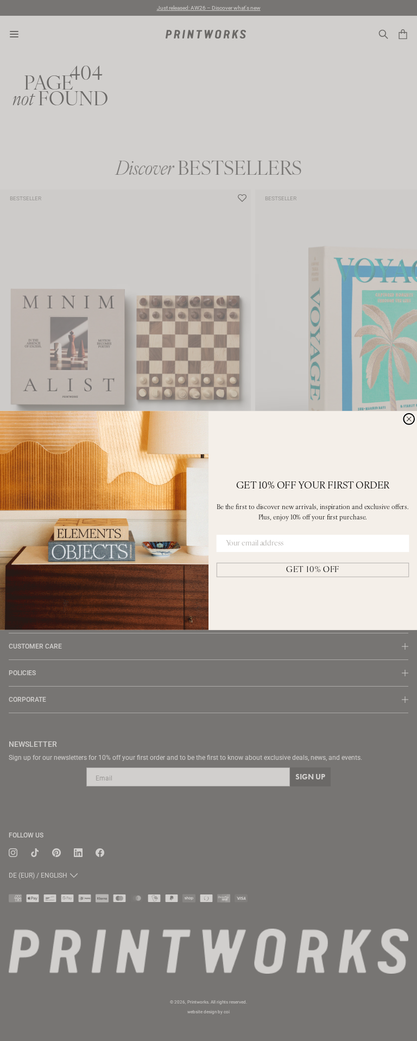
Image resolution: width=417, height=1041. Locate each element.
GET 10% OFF (312, 570)
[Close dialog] (408, 419)
